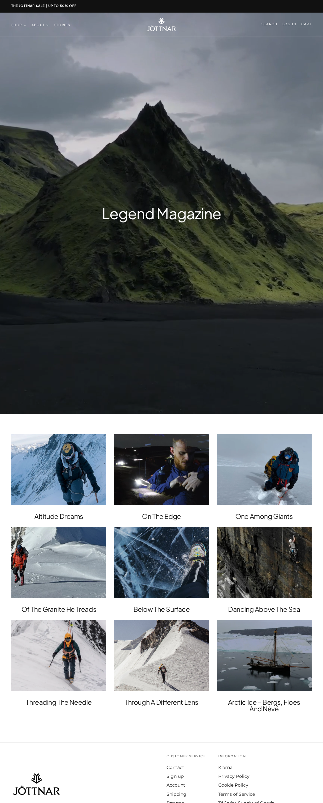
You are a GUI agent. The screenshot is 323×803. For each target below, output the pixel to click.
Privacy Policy (234, 776)
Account (176, 785)
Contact (175, 767)
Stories (62, 25)
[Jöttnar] (36, 784)
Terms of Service (236, 794)
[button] (269, 24)
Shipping (176, 794)
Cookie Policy (233, 785)
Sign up (175, 776)
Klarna (225, 767)
